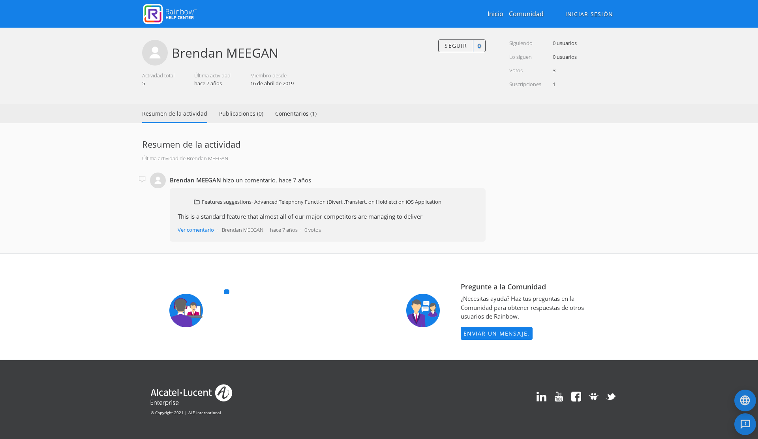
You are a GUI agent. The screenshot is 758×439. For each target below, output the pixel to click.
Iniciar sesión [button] (589, 14)
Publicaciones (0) (241, 113)
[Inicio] (169, 13)
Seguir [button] (456, 45)
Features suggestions (226, 201)
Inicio (495, 13)
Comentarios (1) (296, 113)
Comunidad (526, 13)
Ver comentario (196, 229)
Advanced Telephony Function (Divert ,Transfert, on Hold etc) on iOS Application (347, 201)
